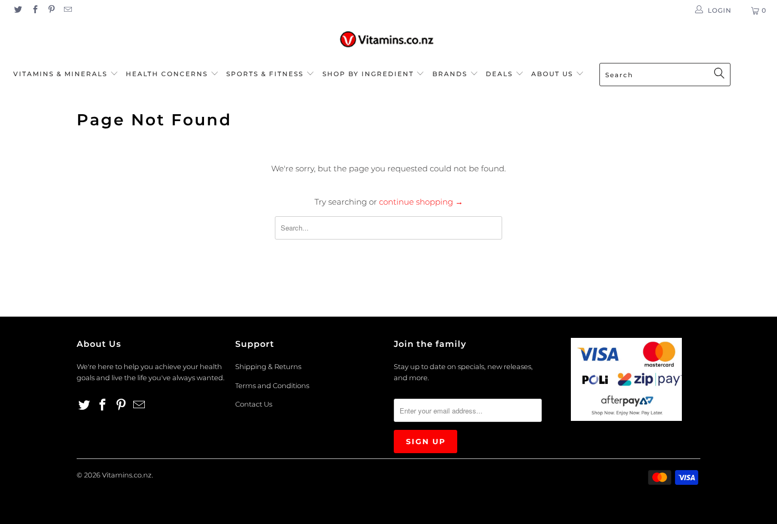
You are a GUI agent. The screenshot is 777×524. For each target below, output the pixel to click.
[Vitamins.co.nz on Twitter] (17, 10)
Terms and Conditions (272, 385)
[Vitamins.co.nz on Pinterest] (51, 10)
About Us (553, 74)
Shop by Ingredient (368, 74)
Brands (451, 74)
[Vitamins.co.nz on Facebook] (34, 10)
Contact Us (253, 404)
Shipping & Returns (268, 366)
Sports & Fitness (264, 74)
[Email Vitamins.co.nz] (67, 10)
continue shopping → (421, 202)
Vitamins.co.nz (127, 475)
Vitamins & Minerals (60, 74)
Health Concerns (168, 74)
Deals (500, 74)
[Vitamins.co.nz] (388, 40)
